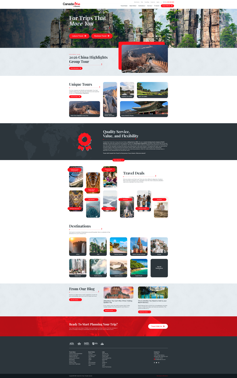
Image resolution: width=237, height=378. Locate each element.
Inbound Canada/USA (73, 355)
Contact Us (153, 2)
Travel (166, 6)
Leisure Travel (78, 36)
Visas (89, 365)
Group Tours (104, 359)
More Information (75, 68)
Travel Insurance (91, 364)
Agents (158, 2)
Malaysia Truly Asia (73, 356)
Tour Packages (91, 356)
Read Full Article (109, 310)
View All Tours (74, 96)
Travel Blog (147, 2)
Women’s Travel (72, 362)
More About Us (117, 160)
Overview (90, 353)
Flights (89, 358)
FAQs (142, 2)
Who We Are (136, 2)
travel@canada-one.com (160, 359)
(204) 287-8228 (159, 358)
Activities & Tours (92, 355)
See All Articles (75, 299)
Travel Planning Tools (106, 358)
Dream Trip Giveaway (106, 367)
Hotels (89, 359)
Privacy (103, 364)
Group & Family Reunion (74, 358)
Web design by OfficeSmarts (162, 375)
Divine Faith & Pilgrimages (74, 364)
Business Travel (100, 36)
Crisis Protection (91, 362)
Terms (103, 365)
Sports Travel (72, 361)
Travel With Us (156, 326)
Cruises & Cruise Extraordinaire (75, 353)
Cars (89, 361)
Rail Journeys (72, 359)
